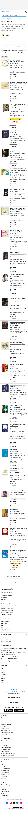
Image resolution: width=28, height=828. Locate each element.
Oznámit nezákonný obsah (7, 732)
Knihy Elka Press (5, 621)
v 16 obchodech (13, 224)
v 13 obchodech (13, 98)
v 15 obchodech (13, 522)
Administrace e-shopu (6, 762)
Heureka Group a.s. (17, 807)
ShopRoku (3, 787)
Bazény (3, 672)
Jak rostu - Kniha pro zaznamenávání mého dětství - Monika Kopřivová (17, 61)
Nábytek (3, 680)
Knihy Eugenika (4, 628)
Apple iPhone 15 (5, 668)
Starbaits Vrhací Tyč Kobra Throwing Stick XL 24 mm (13, 661)
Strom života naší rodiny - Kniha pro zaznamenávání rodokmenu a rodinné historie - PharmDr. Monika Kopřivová (18, 210)
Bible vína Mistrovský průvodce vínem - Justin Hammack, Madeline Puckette (18, 300)
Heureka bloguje (5, 728)
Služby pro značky (5, 770)
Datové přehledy (5, 772)
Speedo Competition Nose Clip (8, 654)
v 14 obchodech (13, 400)
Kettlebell (3, 599)
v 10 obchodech (13, 183)
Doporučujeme (5, 665)
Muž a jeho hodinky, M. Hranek (17, 189)
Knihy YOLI (3, 626)
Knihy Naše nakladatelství (7, 630)
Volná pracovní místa (6, 724)
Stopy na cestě (13, 449)
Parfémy (3, 670)
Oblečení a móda (5, 683)
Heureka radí (4, 745)
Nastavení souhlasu (5, 749)
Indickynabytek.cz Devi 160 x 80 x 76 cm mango (12, 657)
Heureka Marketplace (6, 768)
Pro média (3, 726)
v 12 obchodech (13, 76)
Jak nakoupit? (4, 741)
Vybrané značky (5, 619)
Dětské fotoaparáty (5, 604)
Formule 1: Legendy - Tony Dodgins (16, 365)
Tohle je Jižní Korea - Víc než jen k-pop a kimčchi (18, 105)
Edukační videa (4, 776)
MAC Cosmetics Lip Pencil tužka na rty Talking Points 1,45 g (14, 652)
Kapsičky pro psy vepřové (7, 610)
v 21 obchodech (13, 144)
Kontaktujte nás (14, 699)
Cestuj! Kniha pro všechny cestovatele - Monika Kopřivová (17, 343)
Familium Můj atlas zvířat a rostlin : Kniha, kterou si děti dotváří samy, (18, 169)
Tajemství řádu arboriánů (16, 405)
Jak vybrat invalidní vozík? (7, 637)
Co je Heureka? (4, 718)
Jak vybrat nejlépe (6, 634)
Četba (16, 19)
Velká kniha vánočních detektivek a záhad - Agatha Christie (18, 529)
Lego (2, 676)
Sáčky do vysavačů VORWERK (8, 608)
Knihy (19, 19)
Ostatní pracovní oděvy (6, 595)
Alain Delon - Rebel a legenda (17, 274)
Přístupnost (4, 735)
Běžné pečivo (4, 597)
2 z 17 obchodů (13, 569)
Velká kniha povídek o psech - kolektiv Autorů (17, 469)
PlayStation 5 (4, 674)
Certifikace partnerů (6, 791)
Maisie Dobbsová (14, 509)
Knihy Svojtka (4, 623)
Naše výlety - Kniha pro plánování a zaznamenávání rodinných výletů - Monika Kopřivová (18, 83)
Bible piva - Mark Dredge (16, 150)
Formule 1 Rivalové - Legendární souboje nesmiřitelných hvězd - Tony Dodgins (17, 323)
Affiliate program (5, 774)
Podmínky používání (5, 722)
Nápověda (3, 779)
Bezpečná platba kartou (6, 753)
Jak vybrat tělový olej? (6, 641)
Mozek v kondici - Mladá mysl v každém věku (17, 385)
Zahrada (3, 678)
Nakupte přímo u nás (6, 747)
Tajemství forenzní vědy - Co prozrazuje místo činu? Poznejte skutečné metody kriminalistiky (18, 254)
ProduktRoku (4, 789)
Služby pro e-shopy (5, 766)
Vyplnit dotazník (14, 704)
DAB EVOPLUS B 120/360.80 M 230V (9, 659)
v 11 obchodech (13, 463)
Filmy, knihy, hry (10, 19)
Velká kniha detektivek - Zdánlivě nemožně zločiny (18, 425)
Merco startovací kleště (6, 650)
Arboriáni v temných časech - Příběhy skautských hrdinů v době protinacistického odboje (18, 492)
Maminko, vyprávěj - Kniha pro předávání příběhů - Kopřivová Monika (17, 232)
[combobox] (14, 15)
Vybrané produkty (6, 646)
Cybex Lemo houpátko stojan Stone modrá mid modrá (13, 648)
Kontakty (3, 720)
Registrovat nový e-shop (7, 764)
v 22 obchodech (13, 202)
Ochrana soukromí (5, 751)
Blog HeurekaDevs (5, 730)
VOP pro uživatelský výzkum (7, 755)
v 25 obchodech (13, 163)
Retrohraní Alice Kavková (16, 131)
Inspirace (3, 793)
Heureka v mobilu (5, 743)
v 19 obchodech (13, 359)
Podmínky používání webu (18, 809)
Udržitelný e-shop (5, 795)
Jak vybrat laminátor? (6, 639)
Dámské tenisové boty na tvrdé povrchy (10, 606)
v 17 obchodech (13, 269)
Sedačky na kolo (5, 602)
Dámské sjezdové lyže (6, 614)
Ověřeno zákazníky (5, 785)
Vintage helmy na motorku (7, 612)
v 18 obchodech (13, 418)
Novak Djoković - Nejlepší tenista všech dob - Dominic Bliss (18, 551)
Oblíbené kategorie (6, 593)
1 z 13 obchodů (13, 125)
